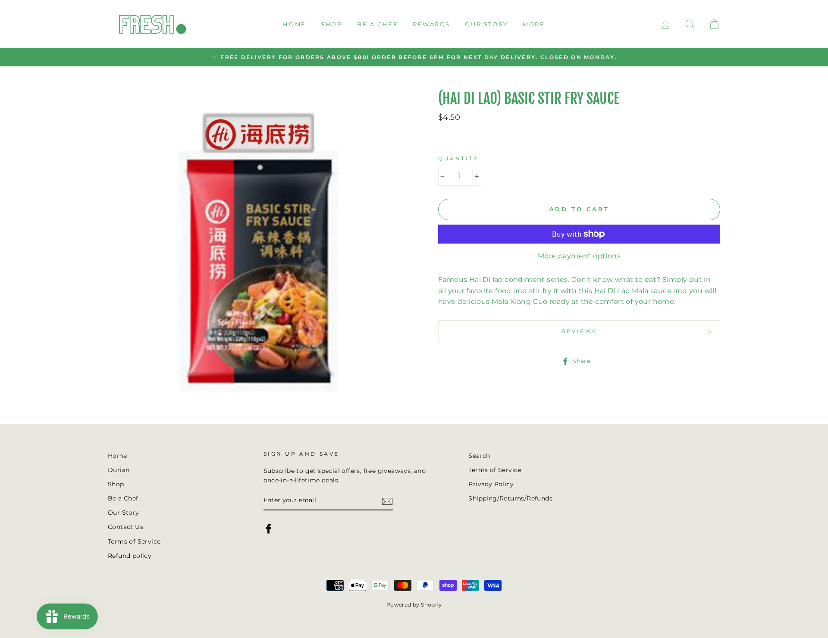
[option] (414, 57)
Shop (331, 24)
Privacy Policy (491, 484)
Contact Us (125, 526)
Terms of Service (134, 541)
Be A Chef (377, 24)
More (534, 24)
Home (294, 24)
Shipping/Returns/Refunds (510, 498)
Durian (118, 469)
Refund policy (129, 555)
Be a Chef (123, 498)
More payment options (579, 256)
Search (479, 455)
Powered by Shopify (414, 604)
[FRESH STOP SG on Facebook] (268, 528)
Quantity (458, 158)
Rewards (431, 24)
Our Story (486, 24)
